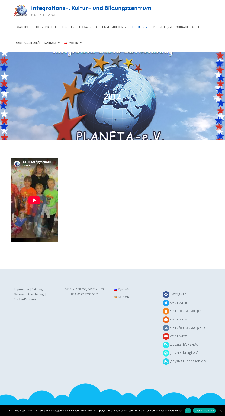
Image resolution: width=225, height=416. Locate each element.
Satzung (37, 289)
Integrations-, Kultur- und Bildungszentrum (91, 7)
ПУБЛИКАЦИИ (162, 27)
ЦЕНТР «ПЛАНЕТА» (45, 27)
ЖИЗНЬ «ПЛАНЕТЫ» (109, 27)
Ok (187, 410)
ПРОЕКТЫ (137, 27)
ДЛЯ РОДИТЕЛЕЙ (28, 43)
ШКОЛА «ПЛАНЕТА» (75, 27)
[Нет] (220, 410)
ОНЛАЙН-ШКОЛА (187, 27)
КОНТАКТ (50, 43)
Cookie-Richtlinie (25, 299)
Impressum (21, 289)
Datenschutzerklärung (29, 294)
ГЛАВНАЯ (22, 27)
